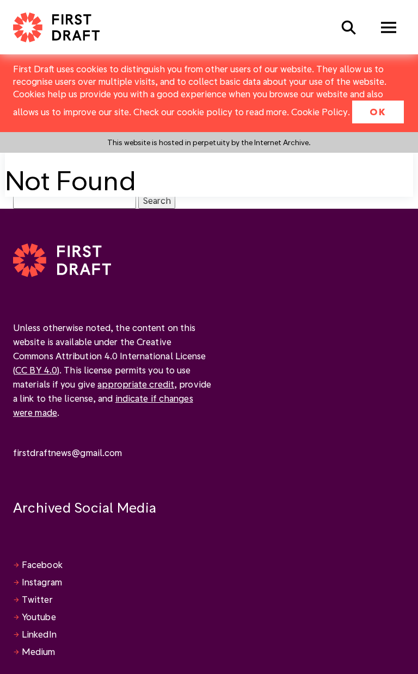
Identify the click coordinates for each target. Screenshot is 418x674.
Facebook (42, 564)
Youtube (39, 616)
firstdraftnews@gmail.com (67, 452)
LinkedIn (39, 634)
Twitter (37, 599)
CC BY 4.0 (36, 370)
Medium (39, 651)
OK (378, 112)
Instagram (42, 582)
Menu (388, 27)
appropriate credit (135, 384)
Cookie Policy (319, 112)
